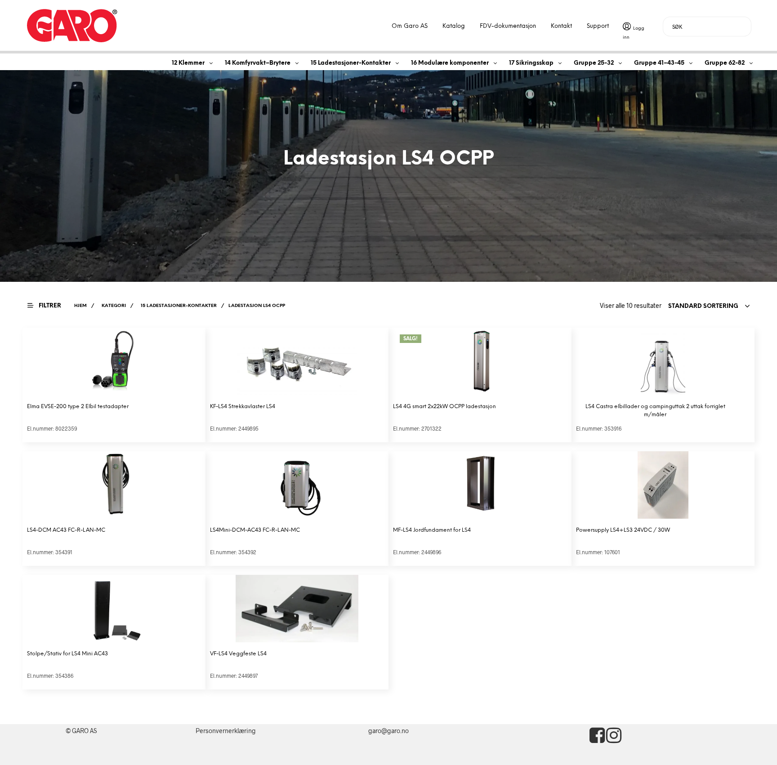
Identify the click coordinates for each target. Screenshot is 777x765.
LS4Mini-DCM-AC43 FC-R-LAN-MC (255, 530)
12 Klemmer (188, 63)
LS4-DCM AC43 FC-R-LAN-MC (66, 530)
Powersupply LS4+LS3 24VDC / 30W (623, 530)
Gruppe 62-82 (725, 63)
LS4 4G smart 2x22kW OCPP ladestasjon (444, 406)
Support (598, 26)
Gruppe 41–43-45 (659, 63)
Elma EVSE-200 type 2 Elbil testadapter (78, 406)
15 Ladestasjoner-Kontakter (351, 63)
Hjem (80, 305)
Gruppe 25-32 (594, 63)
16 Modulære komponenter (450, 63)
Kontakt (561, 26)
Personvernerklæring (226, 730)
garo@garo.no (388, 730)
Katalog (453, 26)
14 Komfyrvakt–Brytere (257, 63)
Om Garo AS (410, 26)
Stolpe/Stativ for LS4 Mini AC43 (67, 654)
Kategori (114, 305)
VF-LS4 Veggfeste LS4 (238, 654)
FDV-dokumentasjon (508, 26)
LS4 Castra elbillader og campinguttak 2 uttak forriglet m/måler (655, 411)
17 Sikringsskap (531, 63)
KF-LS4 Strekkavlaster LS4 (242, 406)
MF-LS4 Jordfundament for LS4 (432, 530)
